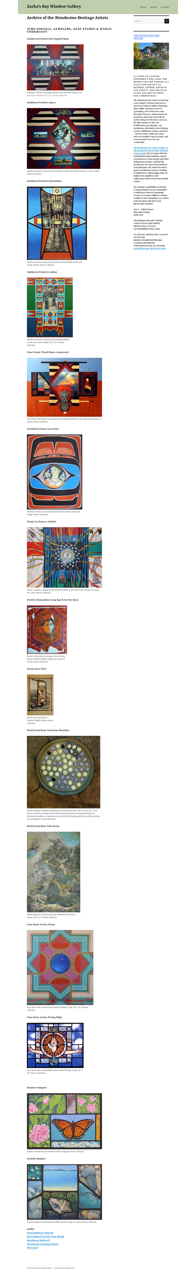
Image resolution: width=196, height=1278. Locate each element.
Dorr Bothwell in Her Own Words (45, 1236)
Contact (165, 7)
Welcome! (32, 1247)
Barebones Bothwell (38, 1240)
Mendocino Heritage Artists (42, 1244)
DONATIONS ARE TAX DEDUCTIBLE (150, 248)
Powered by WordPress (64, 1268)
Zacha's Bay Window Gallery (54, 6)
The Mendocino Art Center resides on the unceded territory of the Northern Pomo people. (151, 151)
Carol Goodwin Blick (43, 1268)
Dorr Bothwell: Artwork (40, 1232)
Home (143, 7)
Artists (153, 7)
